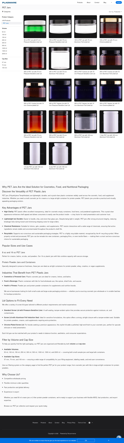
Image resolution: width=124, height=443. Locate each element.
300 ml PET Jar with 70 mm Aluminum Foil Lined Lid (58, 136)
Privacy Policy (71, 423)
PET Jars (6, 23)
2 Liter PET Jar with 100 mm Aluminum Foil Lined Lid (58, 168)
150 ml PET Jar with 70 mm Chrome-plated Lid (108, 41)
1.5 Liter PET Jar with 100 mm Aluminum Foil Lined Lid (33, 168)
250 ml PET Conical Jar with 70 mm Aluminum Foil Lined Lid (110, 72)
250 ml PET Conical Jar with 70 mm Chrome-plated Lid (34, 104)
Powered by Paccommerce (68, 433)
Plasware (35, 423)
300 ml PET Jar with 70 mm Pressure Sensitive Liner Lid (33, 136)
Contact (97, 2)
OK (86, 440)
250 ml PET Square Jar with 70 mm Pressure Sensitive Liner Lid (59, 104)
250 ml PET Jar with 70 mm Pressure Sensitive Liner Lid (33, 72)
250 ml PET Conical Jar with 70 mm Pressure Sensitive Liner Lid (84, 72)
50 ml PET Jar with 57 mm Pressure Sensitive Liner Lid (33, 41)
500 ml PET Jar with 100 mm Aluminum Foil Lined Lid (83, 136)
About (88, 2)
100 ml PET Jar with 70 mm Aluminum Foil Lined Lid (83, 41)
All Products (6, 20)
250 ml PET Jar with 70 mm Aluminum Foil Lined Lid (58, 72)
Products (80, 2)
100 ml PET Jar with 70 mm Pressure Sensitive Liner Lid (58, 41)
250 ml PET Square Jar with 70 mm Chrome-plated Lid (109, 104)
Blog (105, 2)
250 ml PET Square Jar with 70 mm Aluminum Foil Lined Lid (84, 104)
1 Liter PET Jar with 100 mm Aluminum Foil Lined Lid (109, 136)
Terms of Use (82, 423)
